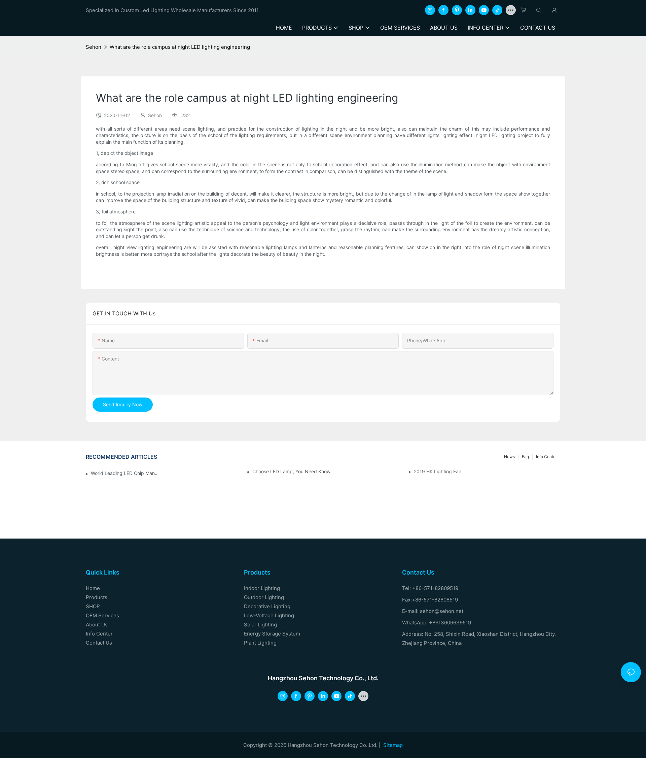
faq (525, 456)
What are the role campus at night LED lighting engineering (180, 47)
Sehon (93, 47)
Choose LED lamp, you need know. (291, 471)
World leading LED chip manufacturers (126, 473)
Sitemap (393, 745)
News (509, 456)
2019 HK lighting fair (437, 471)
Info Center (546, 456)
